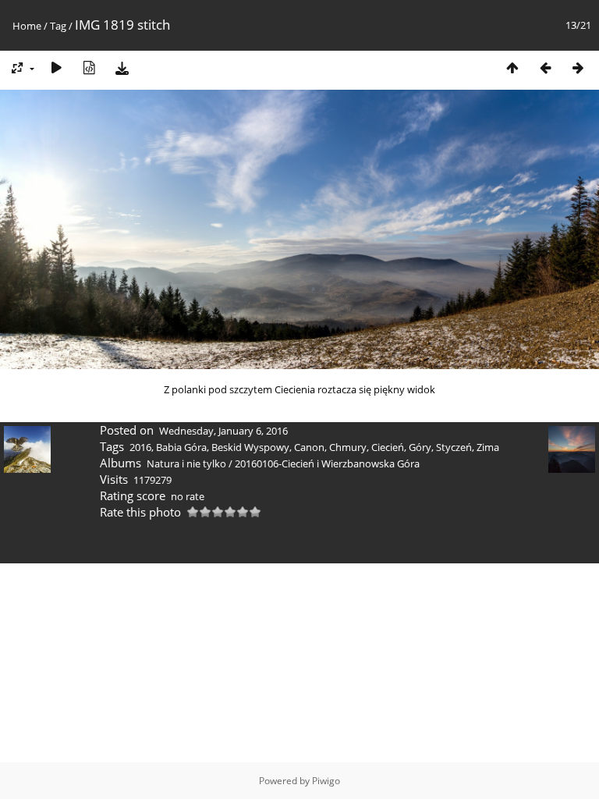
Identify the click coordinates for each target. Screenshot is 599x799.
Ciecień (387, 447)
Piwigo (326, 780)
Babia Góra (181, 447)
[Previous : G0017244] (545, 67)
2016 (140, 447)
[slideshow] (56, 67)
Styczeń (454, 447)
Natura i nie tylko (186, 463)
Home (26, 26)
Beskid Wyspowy (250, 447)
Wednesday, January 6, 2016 (223, 431)
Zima (488, 447)
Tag (58, 26)
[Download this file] (121, 67)
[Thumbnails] (512, 67)
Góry (420, 447)
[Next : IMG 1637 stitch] (578, 67)
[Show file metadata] (89, 67)
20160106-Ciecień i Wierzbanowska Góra (327, 463)
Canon (309, 447)
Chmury (348, 447)
